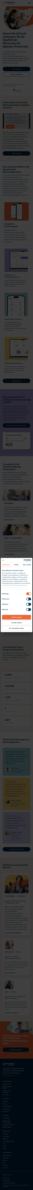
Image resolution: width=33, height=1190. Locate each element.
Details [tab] (16, 564)
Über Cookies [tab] (27, 564)
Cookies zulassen (16, 617)
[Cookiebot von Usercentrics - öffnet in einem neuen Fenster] (23, 560)
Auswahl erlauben (16, 622)
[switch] (28, 599)
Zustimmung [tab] (6, 564)
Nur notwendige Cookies (16, 628)
